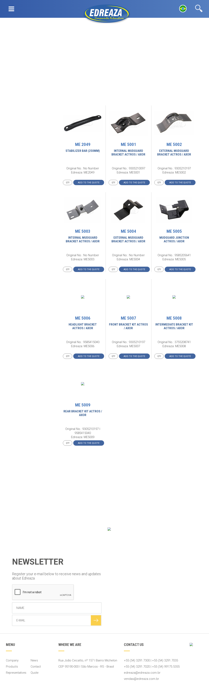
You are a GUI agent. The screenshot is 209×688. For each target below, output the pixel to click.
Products (12, 666)
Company (12, 660)
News (34, 660)
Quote (34, 672)
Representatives (16, 672)
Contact (36, 666)
